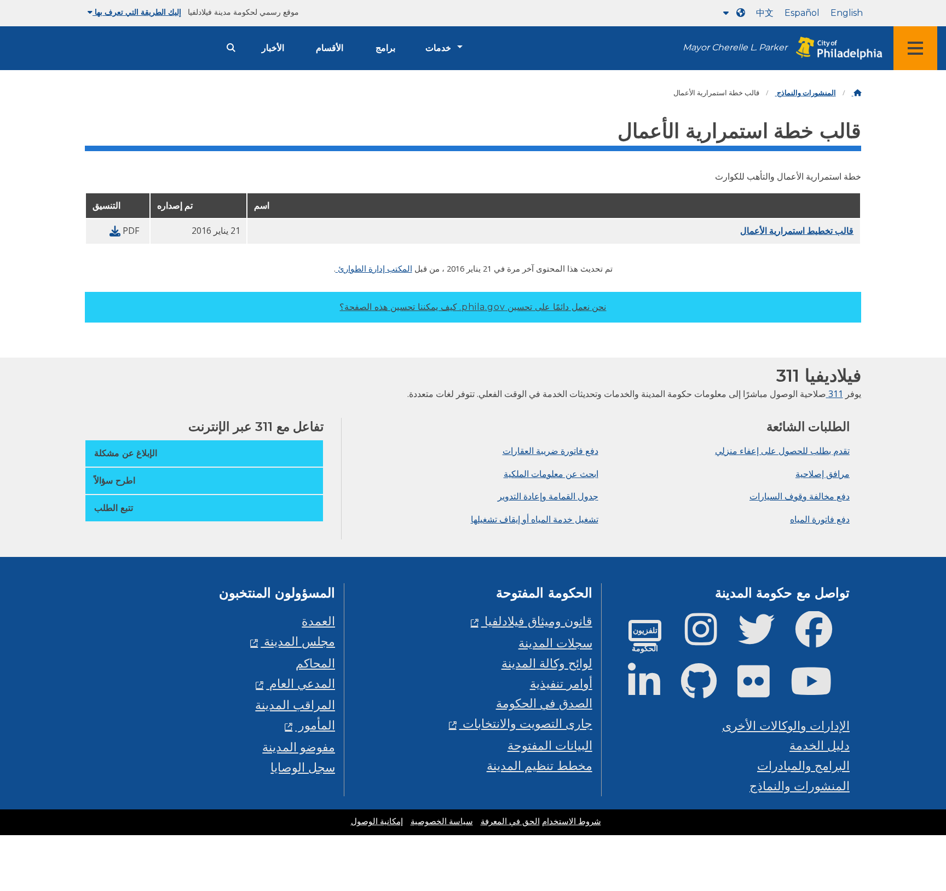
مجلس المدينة (298, 641)
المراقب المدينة (295, 704)
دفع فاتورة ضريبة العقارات (550, 451)
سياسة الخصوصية (442, 821)
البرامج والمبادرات (803, 765)
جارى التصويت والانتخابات (525, 723)
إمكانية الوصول (377, 821)
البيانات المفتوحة (549, 745)
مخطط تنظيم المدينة (539, 765)
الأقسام (329, 48)
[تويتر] (765, 638)
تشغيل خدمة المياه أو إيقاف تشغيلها (534, 519)
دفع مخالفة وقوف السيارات (799, 496)
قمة (912, 840)
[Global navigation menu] (915, 48)
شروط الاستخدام (571, 821)
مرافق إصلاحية (822, 474)
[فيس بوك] (822, 638)
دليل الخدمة (819, 745)
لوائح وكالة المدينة (546, 662)
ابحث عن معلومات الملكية (551, 474)
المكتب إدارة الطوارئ (374, 268)
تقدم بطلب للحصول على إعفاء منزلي (782, 451)
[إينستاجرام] (710, 638)
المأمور (315, 724)
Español (802, 13)
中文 (765, 13)
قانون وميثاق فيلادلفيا (536, 620)
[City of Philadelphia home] (835, 48)
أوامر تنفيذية (561, 683)
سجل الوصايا (302, 766)
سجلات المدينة (555, 642)
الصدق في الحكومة (544, 702)
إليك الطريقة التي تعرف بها (137, 12)
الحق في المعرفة (510, 821)
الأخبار (273, 48)
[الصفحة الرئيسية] (856, 92)
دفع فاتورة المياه (820, 519)
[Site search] (231, 48)
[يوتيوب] (820, 690)
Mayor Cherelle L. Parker (735, 47)
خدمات (438, 48)
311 (834, 394)
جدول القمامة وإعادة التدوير (548, 496)
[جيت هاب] (707, 690)
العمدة (318, 620)
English (846, 13)
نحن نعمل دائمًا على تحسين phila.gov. (472, 307)
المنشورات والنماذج (805, 92)
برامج (385, 48)
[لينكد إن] (653, 690)
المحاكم (315, 662)
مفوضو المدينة (298, 746)
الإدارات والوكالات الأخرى (786, 725)
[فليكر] (762, 690)
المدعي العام (300, 683)
